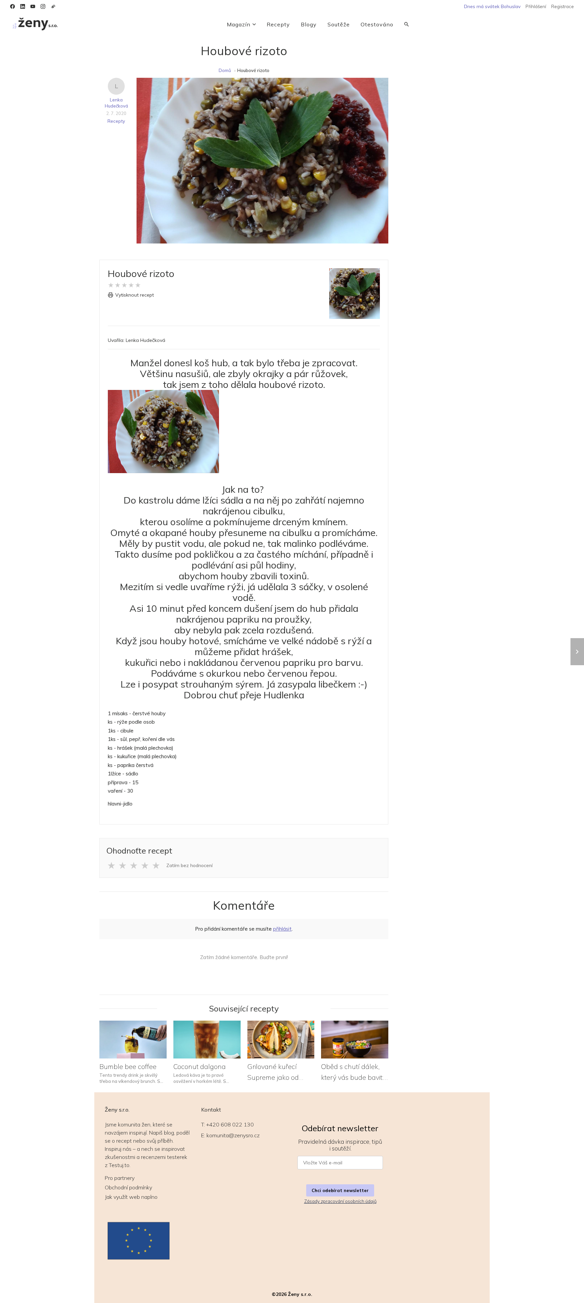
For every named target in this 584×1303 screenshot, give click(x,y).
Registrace (562, 6)
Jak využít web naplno (131, 1196)
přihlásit (282, 929)
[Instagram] (43, 6)
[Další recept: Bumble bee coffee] (577, 651)
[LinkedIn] (22, 6)
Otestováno (377, 24)
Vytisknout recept (134, 295)
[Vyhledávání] (406, 24)
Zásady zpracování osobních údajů (340, 1201)
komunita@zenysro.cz (233, 1135)
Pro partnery (120, 1177)
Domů (225, 70)
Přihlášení (536, 6)
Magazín (238, 24)
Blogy (309, 24)
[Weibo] (53, 6)
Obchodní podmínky (128, 1187)
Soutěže (338, 24)
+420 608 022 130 (230, 1124)
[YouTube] (32, 6)
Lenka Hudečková (116, 103)
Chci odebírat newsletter (340, 1190)
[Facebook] (12, 6)
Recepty (278, 24)
